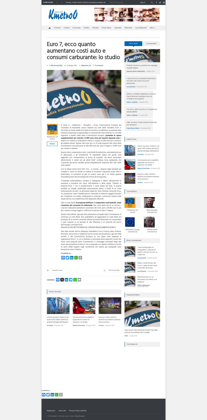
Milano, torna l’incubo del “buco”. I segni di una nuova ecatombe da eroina (147, 265)
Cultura (66, 27)
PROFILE (52, 144)
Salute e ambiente (132, 102)
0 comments (99, 65)
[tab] (133, 44)
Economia (76, 27)
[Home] (49, 28)
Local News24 (141, 27)
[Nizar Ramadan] (152, 202)
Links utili (62, 410)
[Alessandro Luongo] (133, 222)
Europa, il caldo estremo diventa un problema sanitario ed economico (109, 320)
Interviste (128, 27)
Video (126, 336)
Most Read (133, 43)
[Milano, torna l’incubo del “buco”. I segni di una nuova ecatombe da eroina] (130, 267)
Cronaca (57, 27)
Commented (151, 43)
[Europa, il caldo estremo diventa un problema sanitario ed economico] (110, 305)
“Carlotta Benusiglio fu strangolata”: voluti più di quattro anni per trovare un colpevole (147, 251)
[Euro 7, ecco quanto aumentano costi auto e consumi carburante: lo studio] (84, 94)
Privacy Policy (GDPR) (77, 410)
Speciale (117, 27)
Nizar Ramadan (152, 210)
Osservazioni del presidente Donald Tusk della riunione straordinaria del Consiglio (141, 331)
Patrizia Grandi (152, 229)
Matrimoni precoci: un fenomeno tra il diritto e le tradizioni (147, 279)
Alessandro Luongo (133, 229)
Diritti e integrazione (139, 71)
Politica (86, 27)
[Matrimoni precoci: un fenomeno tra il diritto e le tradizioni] (130, 281)
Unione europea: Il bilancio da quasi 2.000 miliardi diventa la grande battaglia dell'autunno (86, 2)
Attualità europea (57, 270)
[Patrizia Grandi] (152, 222)
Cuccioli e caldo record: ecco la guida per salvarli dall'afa (142, 110)
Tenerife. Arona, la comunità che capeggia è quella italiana (142, 66)
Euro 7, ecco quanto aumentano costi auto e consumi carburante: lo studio (83, 51)
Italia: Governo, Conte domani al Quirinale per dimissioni (142, 123)
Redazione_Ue (86, 65)
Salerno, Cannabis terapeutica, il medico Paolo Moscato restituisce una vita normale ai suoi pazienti (141, 96)
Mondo (96, 27)
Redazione (51, 410)
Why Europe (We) (56, 65)
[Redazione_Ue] (52, 129)
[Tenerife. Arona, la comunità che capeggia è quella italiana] (142, 55)
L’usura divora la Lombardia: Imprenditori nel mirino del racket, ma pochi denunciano (141, 81)
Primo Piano (106, 27)
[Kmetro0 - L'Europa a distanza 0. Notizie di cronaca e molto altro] (63, 18)
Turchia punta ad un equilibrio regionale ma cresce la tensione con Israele (83, 320)
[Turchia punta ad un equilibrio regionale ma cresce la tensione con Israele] (84, 305)
